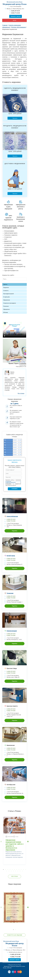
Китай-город (11, 555)
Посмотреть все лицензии (14, 935)
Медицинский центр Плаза (14, 2)
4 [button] (10, 869)
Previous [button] (1, 841)
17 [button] (18, 871)
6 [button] (14, 869)
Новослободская (12, 516)
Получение (6, 306)
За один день (6, 296)
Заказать (14, 118)
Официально (6, 309)
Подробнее (14, 530)
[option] (14, 841)
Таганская (10, 593)
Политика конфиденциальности (19, 967)
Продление (6, 287)
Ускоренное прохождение (9, 303)
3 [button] (8, 869)
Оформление (6, 300)
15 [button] (13, 871)
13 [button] (9, 871)
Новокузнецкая (12, 631)
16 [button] (15, 871)
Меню (14, 20)
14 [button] (11, 871)
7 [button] (16, 869)
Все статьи (14, 876)
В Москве (5, 312)
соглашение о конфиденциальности (13, 482)
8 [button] (19, 869)
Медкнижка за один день (10, 86)
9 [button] (21, 869)
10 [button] (23, 869)
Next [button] (28, 841)
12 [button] (6, 871)
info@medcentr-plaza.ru (15, 952)
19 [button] (22, 871)
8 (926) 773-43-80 (15, 13)
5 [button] (12, 869)
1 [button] (3, 869)
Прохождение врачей (8, 293)
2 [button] (5, 869)
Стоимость (5, 290)
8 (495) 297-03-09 (15, 11)
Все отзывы (21, 393)
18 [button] (20, 871)
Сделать (5, 284)
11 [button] (25, 869)
